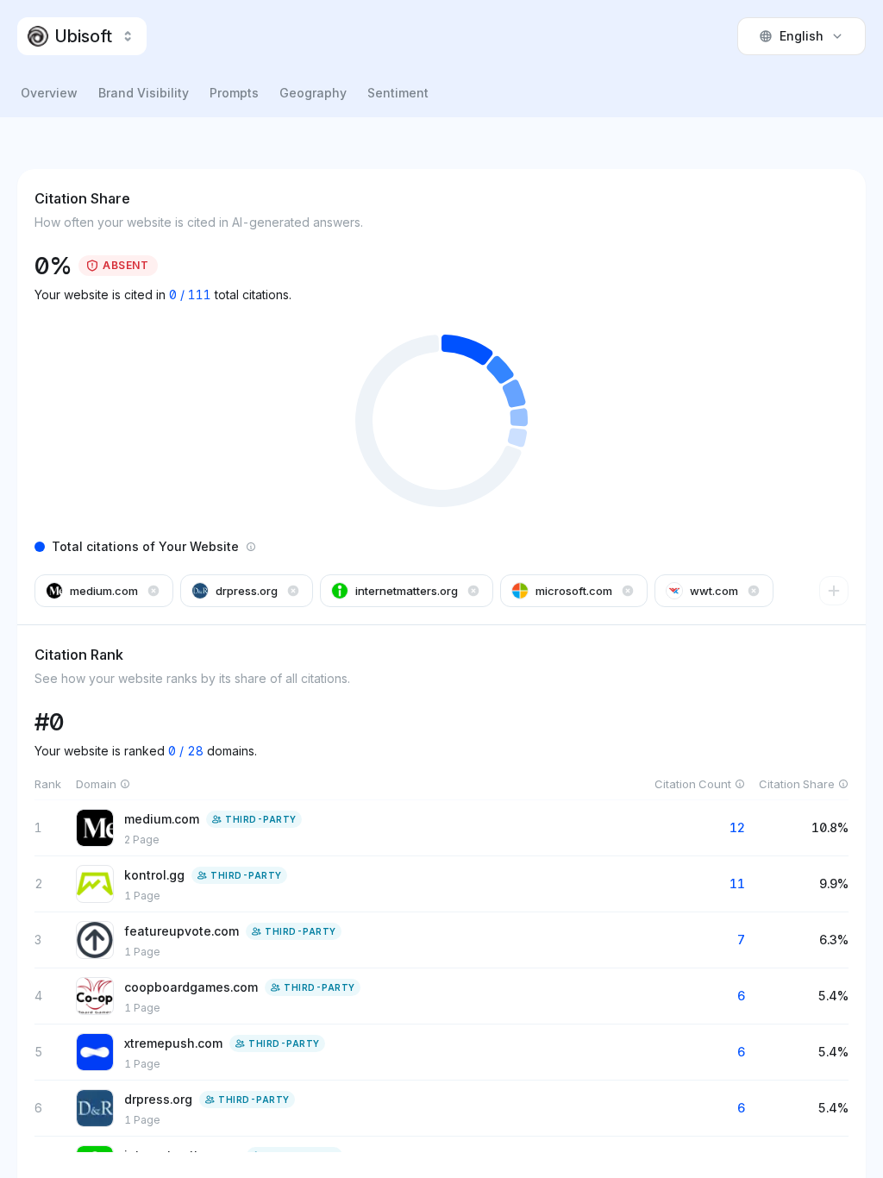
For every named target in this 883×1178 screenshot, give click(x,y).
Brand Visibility (143, 92)
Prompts (234, 92)
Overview (49, 92)
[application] (441, 421)
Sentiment (398, 92)
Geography (313, 92)
